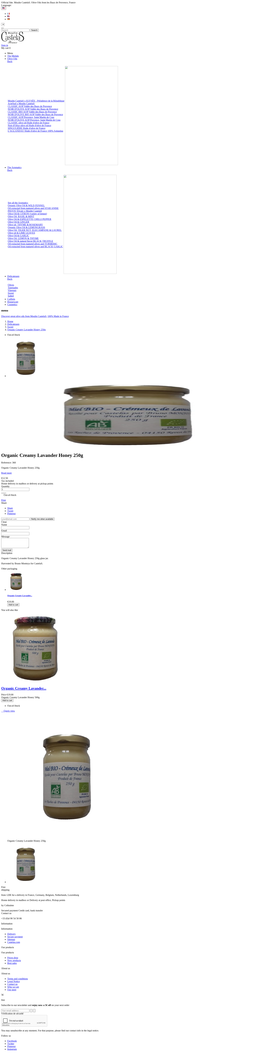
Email (4, 530)
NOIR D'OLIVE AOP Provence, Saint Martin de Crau (34, 120)
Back (9, 61)
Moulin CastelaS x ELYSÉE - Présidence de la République (36, 101)
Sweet (11, 293)
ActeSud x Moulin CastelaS (21, 103)
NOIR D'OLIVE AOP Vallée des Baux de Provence (33, 109)
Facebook (12, 1041)
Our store (11, 989)
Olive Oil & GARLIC (18, 235)
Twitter (10, 1043)
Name (4, 524)
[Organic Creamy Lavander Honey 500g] (16, 589)
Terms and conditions (17, 978)
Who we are (13, 987)
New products (14, 960)
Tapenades (13, 287)
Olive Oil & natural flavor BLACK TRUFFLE (30, 241)
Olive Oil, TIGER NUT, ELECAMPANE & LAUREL (35, 230)
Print (3, 500)
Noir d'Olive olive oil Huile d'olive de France (29, 125)
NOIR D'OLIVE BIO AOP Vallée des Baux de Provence (35, 114)
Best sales (12, 963)
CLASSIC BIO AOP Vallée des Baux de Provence (32, 111)
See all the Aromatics (18, 202)
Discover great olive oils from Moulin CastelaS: (24, 316)
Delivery (11, 934)
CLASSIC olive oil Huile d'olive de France (28, 122)
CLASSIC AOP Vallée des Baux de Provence (30, 106)
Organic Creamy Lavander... (19, 595)
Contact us (12, 984)
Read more (6, 473)
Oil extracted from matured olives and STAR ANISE (33, 208)
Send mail (6, 550)
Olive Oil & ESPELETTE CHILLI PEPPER (29, 219)
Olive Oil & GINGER (18, 222)
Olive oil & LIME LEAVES (21, 233)
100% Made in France (58, 316)
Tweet (10, 511)
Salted (11, 296)
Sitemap (11, 939)
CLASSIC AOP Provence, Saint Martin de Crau (31, 117)
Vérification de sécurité (12, 1013)
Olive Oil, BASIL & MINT (21, 216)
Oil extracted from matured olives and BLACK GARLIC (35, 246)
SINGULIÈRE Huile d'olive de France (26, 128)
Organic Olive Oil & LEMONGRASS (26, 227)
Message (5, 536)
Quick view (8, 711)
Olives (11, 285)
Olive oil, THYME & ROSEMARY (25, 224)
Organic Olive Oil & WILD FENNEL (26, 205)
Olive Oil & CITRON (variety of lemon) (27, 213)
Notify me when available (42, 519)
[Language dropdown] (3, 8)
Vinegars (12, 290)
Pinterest (11, 513)
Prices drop (12, 957)
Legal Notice (13, 981)
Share (10, 508)
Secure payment (15, 936)
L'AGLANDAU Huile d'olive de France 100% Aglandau (35, 131)
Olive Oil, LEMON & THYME (23, 238)
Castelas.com (13, 942)
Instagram (12, 1049)
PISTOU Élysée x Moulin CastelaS (25, 211)
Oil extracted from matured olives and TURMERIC (32, 244)
